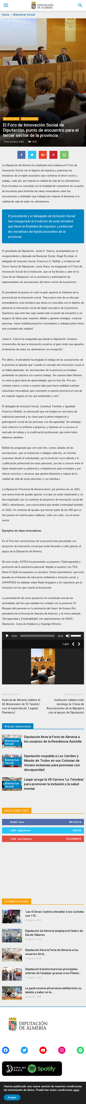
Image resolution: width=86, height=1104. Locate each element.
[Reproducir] (7, 636)
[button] (80, 5)
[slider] (76, 635)
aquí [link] (76, 1090)
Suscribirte (73, 838)
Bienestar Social (11, 118)
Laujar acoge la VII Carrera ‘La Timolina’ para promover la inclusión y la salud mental (54, 784)
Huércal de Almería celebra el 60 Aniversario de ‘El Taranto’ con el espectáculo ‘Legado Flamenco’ (21, 706)
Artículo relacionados (17, 726)
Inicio (5, 14)
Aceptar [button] (12, 1097)
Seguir (77, 830)
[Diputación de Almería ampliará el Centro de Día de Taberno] (12, 936)
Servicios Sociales (29, 118)
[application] (43, 636)
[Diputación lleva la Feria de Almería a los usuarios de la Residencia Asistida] (12, 955)
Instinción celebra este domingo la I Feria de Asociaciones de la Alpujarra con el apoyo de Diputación (65, 706)
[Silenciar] (68, 636)
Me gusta (75, 821)
